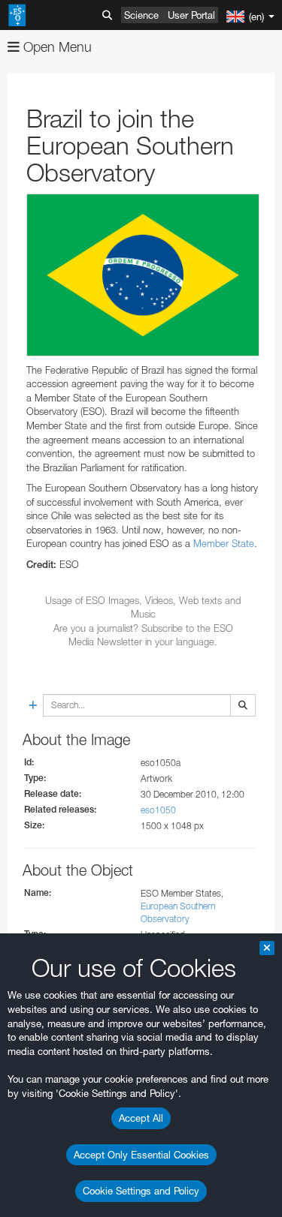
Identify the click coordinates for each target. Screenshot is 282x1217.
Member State (223, 543)
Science (141, 15)
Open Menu (56, 47)
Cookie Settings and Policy (141, 1191)
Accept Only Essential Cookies (141, 1155)
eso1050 (158, 810)
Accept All (141, 1118)
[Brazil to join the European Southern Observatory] (143, 275)
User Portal (191, 15)
